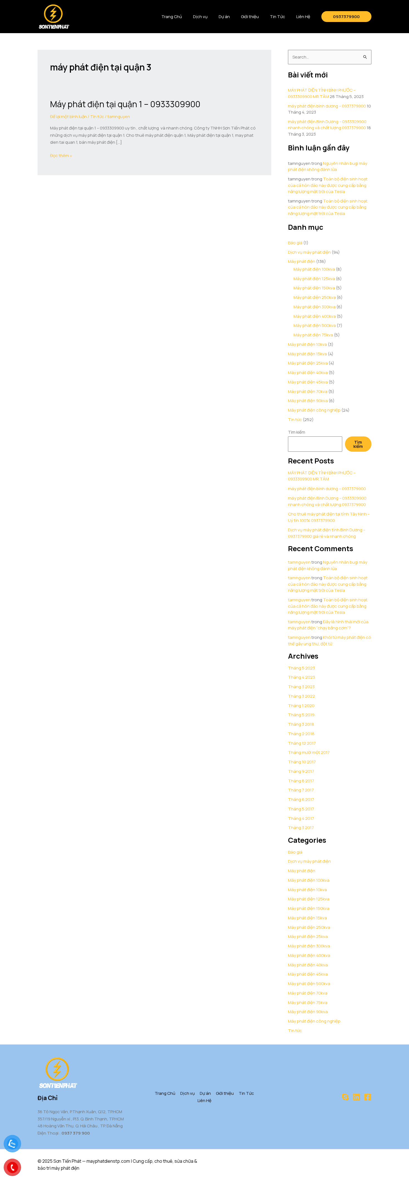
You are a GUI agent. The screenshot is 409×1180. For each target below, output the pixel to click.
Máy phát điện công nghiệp (314, 410)
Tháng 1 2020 (301, 706)
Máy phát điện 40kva (308, 372)
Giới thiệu (250, 16)
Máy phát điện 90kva (308, 401)
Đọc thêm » (61, 155)
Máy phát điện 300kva (315, 307)
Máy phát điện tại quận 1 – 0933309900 (125, 104)
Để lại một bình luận (68, 116)
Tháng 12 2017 (302, 743)
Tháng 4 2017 (301, 818)
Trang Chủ (171, 16)
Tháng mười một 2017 (309, 752)
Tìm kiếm (296, 432)
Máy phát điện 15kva (307, 354)
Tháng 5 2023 (301, 668)
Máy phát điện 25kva (308, 363)
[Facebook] (367, 1097)
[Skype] (345, 1097)
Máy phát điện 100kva (314, 269)
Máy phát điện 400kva (315, 316)
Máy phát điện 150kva (314, 288)
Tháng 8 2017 (301, 781)
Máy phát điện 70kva (307, 391)
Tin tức (97, 116)
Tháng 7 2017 (301, 790)
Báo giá (295, 243)
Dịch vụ (200, 16)
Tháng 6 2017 (301, 799)
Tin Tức (277, 16)
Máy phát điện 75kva (313, 335)
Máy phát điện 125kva (314, 279)
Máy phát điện (301, 261)
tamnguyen (299, 562)
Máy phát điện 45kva (308, 382)
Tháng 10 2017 (302, 762)
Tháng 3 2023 (301, 687)
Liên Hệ (303, 16)
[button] (346, 16)
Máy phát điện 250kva (315, 297)
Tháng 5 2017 (301, 809)
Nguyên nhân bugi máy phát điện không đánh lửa (327, 166)
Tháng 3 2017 (301, 827)
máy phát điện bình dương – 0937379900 (327, 106)
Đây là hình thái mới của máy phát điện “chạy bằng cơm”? (328, 625)
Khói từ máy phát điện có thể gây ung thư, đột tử (329, 640)
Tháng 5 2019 (301, 715)
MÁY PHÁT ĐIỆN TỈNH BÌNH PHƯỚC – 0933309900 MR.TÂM (322, 93)
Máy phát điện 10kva (307, 344)
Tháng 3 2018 (301, 724)
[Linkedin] (356, 1097)
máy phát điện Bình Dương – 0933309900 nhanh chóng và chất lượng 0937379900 (327, 125)
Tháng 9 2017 (301, 771)
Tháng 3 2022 (301, 696)
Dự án (224, 16)
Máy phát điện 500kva (315, 325)
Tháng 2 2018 (301, 734)
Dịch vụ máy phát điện (309, 252)
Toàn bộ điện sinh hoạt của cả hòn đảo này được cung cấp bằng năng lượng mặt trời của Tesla (328, 185)
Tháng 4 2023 (301, 677)
